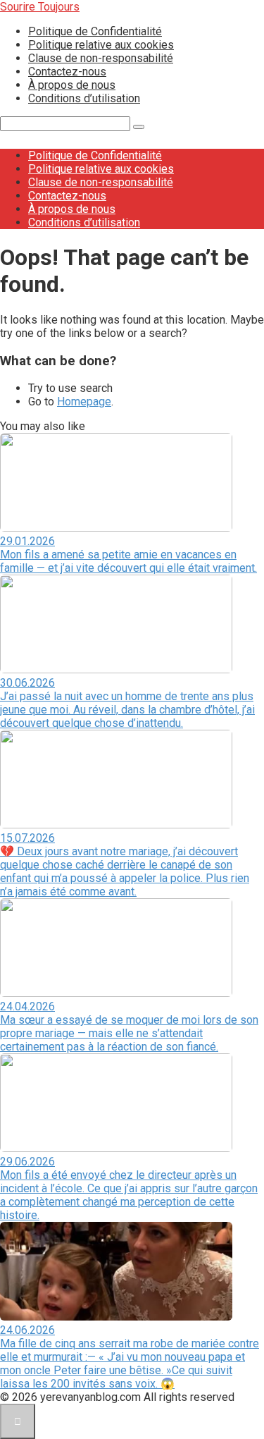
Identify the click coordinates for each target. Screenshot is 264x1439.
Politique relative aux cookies (101, 44)
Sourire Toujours (40, 6)
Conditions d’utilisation (84, 98)
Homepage (84, 401)
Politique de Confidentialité (95, 31)
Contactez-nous (67, 71)
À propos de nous (71, 85)
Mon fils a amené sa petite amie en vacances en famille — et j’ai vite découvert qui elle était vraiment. (128, 561)
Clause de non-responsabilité (100, 58)
